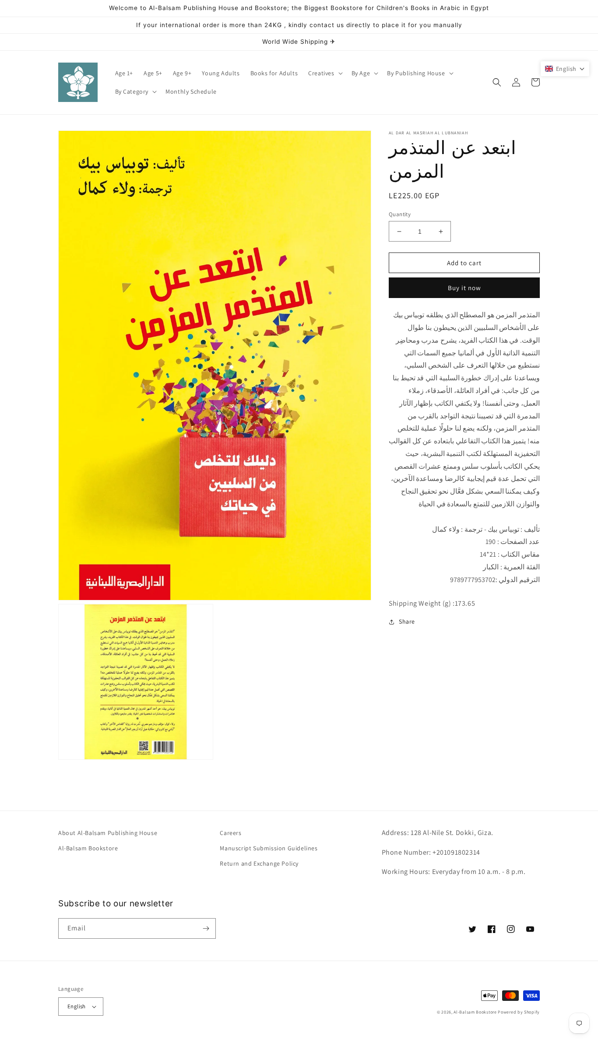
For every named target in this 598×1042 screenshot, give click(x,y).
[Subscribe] (205, 928)
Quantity (400, 214)
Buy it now (464, 288)
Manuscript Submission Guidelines (268, 848)
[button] (324, 73)
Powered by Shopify (519, 1012)
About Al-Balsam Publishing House (107, 833)
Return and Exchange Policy (259, 863)
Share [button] (407, 621)
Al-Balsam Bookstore (88, 848)
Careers (230, 833)
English (76, 1006)
